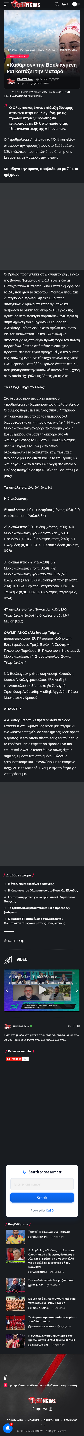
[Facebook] (74, 1026)
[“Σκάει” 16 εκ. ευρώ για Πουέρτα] (15, 1237)
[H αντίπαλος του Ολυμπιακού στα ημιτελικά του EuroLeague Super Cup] (15, 1341)
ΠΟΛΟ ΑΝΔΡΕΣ (40, 1307)
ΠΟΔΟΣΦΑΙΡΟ (39, 1237)
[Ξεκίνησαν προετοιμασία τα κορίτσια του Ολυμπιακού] (15, 1322)
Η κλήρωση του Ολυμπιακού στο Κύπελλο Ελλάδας (43, 890)
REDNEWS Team (25, 79)
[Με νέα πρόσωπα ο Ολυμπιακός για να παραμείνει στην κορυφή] (15, 1304)
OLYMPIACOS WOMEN (42, 1326)
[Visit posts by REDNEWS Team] (11, 81)
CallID (50, 1210)
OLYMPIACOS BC (39, 1345)
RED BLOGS (37, 1285)
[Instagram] (78, 1026)
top (21, 940)
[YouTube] (38, 1409)
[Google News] (45, 1409)
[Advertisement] (42, 226)
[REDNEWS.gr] (26, 4)
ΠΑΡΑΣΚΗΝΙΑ (39, 1272)
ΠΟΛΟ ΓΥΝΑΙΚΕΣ (18, 56)
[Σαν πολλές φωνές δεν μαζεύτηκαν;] (15, 1285)
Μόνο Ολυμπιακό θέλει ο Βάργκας (31, 883)
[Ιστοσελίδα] (69, 1026)
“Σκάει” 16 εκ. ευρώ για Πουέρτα (49, 1231)
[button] (7, 4)
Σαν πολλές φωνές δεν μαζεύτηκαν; (51, 1280)
